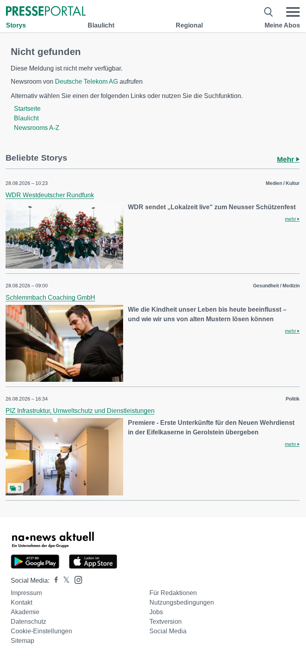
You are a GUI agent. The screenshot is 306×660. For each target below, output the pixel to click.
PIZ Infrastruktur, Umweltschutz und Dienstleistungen (80, 410)
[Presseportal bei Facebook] (53, 580)
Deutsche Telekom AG (86, 81)
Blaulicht (101, 25)
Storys (16, 25)
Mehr (286, 159)
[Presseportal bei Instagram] (76, 579)
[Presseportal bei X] (64, 580)
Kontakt (21, 602)
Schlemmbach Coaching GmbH (50, 297)
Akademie (25, 612)
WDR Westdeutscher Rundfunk (50, 195)
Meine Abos (282, 25)
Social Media (167, 631)
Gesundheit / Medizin (276, 286)
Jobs (156, 612)
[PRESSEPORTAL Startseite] (46, 12)
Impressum (26, 592)
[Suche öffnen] (269, 12)
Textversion (165, 621)
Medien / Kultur (283, 183)
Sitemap (22, 640)
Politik (293, 399)
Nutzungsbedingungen (181, 602)
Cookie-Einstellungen (41, 631)
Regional (189, 25)
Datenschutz (28, 621)
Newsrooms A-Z (36, 127)
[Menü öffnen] (293, 12)
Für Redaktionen (173, 592)
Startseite (27, 108)
